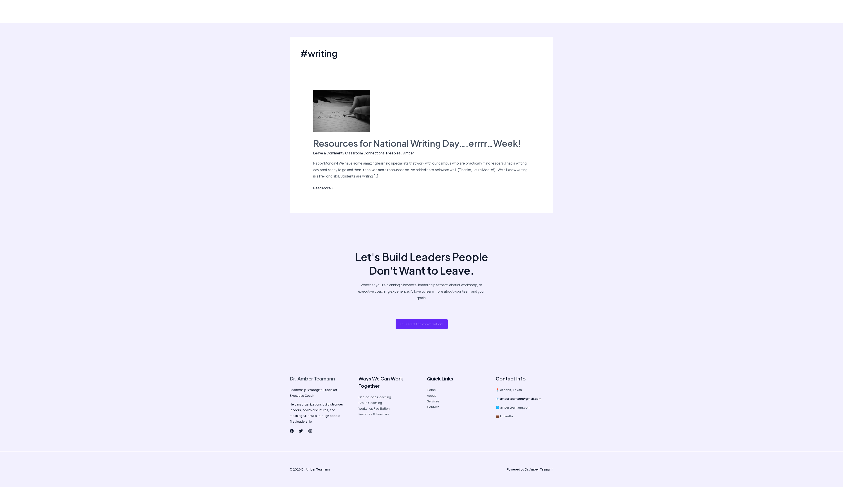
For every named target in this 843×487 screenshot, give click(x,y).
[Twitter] (488, 11)
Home (431, 390)
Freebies (393, 153)
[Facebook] (479, 11)
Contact (447, 11)
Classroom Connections (365, 153)
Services (433, 401)
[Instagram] (497, 11)
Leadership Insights (326, 11)
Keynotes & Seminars (373, 414)
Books (431, 11)
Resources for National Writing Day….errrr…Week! (417, 143)
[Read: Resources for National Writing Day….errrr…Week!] (341, 110)
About (301, 11)
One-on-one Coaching (374, 397)
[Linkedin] (507, 11)
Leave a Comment (327, 153)
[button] (533, 11)
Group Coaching (370, 403)
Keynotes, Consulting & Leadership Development (383, 11)
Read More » (323, 187)
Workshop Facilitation (374, 408)
